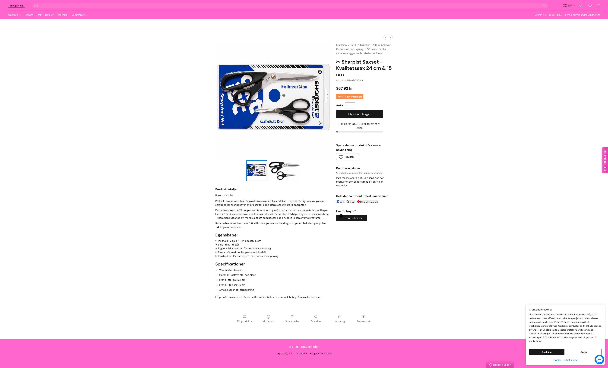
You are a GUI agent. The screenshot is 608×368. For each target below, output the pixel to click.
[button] (17, 6)
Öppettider (62, 15)
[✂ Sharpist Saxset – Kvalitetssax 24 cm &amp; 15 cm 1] (284, 170)
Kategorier (14, 15)
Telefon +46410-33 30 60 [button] (548, 15)
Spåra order (292, 321)
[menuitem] (386, 37)
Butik (353, 45)
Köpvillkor (302, 353)
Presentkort (363, 321)
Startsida (341, 45)
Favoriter (316, 321)
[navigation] (569, 5)
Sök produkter (245, 321)
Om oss (29, 15)
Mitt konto (268, 321)
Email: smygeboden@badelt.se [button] (582, 15)
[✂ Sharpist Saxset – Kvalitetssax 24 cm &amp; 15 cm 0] (256, 170)
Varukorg (340, 321)
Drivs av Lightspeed (304, 359)
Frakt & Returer (45, 15)
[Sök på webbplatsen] (544, 5)
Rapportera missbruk (320, 353)
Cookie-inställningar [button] (565, 360)
